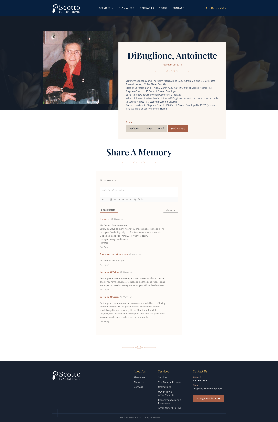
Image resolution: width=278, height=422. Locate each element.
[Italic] (107, 199)
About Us (139, 382)
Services (162, 377)
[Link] (135, 199)
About (163, 8)
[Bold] (103, 199)
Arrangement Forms (169, 407)
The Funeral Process (169, 382)
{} (139, 199)
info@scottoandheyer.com (207, 388)
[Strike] (115, 199)
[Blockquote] (127, 199)
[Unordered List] (123, 199)
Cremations (164, 386)
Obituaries (147, 8)
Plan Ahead (127, 8)
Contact (178, 8)
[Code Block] (131, 199)
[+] (143, 199)
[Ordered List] (119, 199)
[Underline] (111, 199)
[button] (134, 128)
